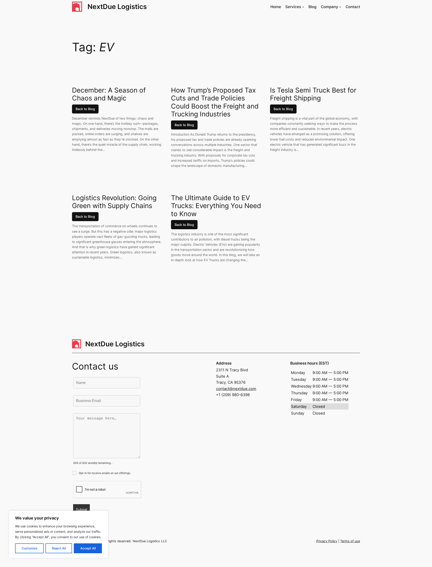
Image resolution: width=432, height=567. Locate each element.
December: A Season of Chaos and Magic (109, 94)
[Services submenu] (303, 7)
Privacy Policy (326, 541)
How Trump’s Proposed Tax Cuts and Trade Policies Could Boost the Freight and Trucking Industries (215, 102)
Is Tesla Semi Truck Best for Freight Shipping (313, 94)
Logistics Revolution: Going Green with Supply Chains (114, 202)
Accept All (88, 548)
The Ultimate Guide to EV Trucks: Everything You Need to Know (216, 206)
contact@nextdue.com (236, 388)
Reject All (59, 548)
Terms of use (350, 541)
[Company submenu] (340, 7)
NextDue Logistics (117, 6)
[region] (58, 534)
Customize (29, 548)
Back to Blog (85, 109)
